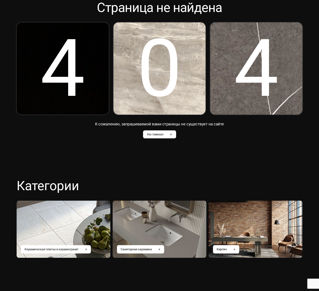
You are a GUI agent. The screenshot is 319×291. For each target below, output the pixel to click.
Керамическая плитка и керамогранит (52, 249)
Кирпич (222, 249)
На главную (155, 134)
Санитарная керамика (136, 249)
